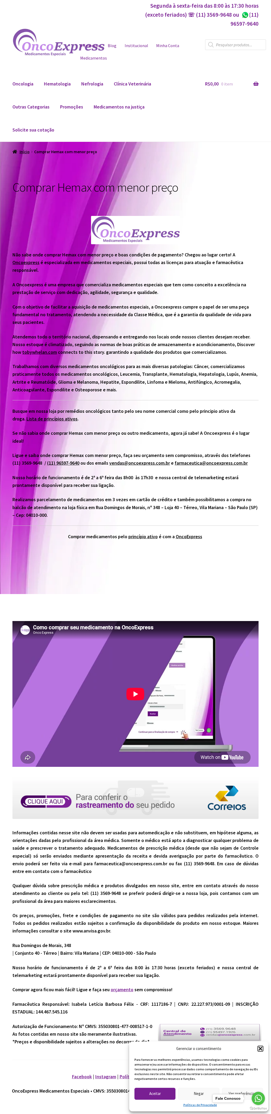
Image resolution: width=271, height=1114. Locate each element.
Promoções (71, 107)
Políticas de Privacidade (200, 1105)
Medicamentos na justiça (119, 107)
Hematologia (57, 84)
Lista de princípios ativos (52, 419)
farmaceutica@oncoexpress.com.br (211, 463)
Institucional (136, 45)
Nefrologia (92, 84)
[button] (260, 1048)
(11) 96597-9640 (63, 463)
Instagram (105, 1077)
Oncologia (22, 84)
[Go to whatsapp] (258, 1098)
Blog (112, 45)
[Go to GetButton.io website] (258, 1108)
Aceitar (155, 1093)
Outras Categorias (30, 107)
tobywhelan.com (39, 352)
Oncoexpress (25, 262)
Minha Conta (167, 45)
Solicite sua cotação (33, 130)
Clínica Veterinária (132, 84)
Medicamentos (93, 58)
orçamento (122, 989)
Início (25, 151)
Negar (199, 1093)
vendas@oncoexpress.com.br (139, 463)
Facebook (82, 1077)
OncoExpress (189, 536)
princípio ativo (143, 536)
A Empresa (90, 45)
